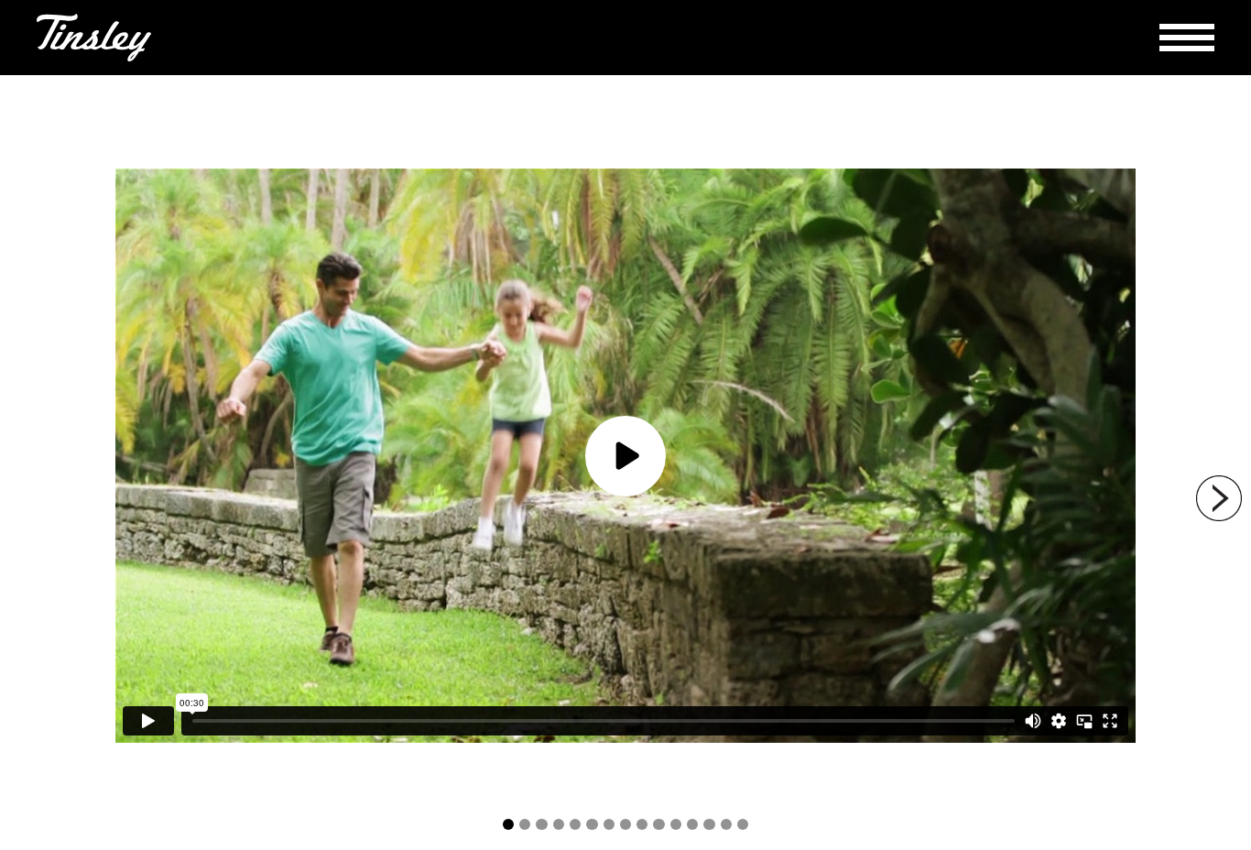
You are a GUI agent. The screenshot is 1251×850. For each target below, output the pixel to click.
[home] (94, 38)
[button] (1186, 37)
